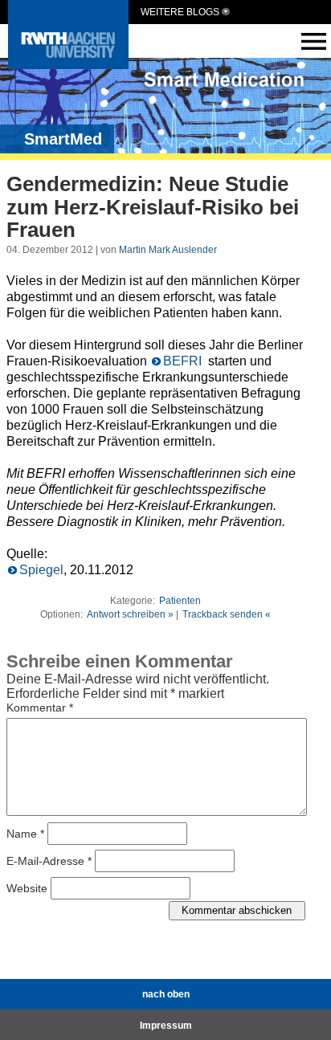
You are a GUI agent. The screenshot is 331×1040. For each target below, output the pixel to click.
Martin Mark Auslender (168, 249)
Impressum (166, 1025)
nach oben (166, 994)
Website (26, 887)
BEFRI (184, 361)
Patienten (180, 600)
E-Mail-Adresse (49, 860)
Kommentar (39, 707)
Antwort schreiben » (130, 614)
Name (25, 832)
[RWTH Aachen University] (68, 64)
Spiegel (41, 570)
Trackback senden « (226, 614)
